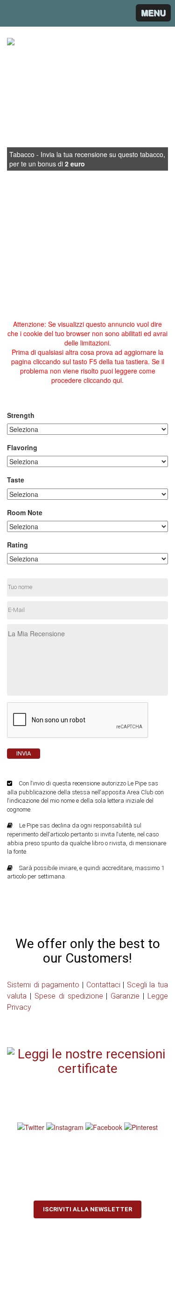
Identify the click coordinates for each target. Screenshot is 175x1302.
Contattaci (103, 984)
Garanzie (125, 996)
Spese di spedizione (69, 996)
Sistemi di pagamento (43, 984)
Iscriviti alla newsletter (87, 1209)
